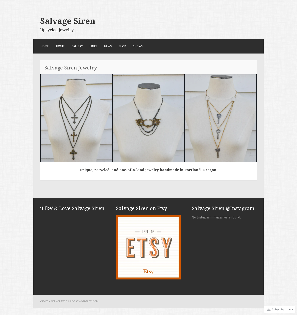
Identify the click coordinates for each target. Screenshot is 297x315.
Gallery (77, 46)
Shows (138, 46)
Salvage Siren (67, 21)
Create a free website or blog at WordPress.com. (69, 301)
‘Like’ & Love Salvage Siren (72, 208)
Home (45, 46)
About (60, 46)
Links (93, 46)
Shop (122, 46)
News (108, 46)
